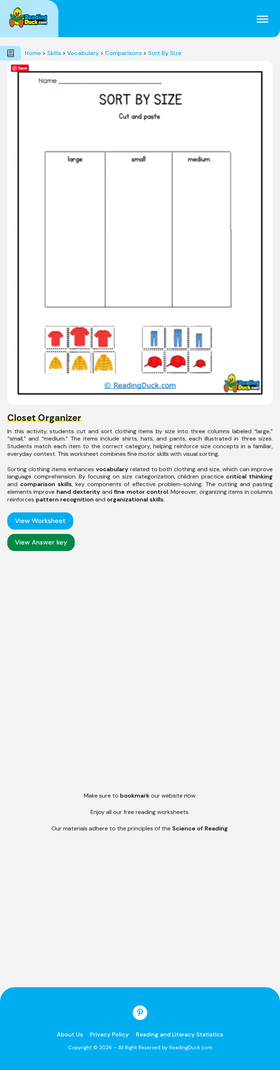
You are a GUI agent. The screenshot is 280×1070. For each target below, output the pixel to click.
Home (33, 53)
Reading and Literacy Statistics (179, 1034)
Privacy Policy (109, 1034)
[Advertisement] (140, 611)
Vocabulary (83, 53)
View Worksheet (40, 520)
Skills (54, 53)
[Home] (28, 17)
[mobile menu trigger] (262, 19)
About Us (70, 1034)
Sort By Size (164, 53)
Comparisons (123, 53)
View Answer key (41, 542)
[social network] (140, 1012)
